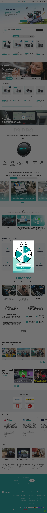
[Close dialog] (32, 241)
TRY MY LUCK (24, 267)
